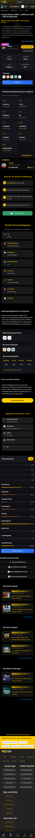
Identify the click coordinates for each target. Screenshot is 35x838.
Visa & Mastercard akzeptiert (5, 338)
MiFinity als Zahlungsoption (9, 338)
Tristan (11, 163)
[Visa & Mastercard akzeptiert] (4, 76)
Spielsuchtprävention (28, 746)
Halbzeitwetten (9, 813)
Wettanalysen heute (9, 787)
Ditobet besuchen (17, 551)
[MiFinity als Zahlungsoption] (19, 76)
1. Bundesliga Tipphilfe (26, 770)
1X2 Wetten (9, 809)
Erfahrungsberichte (9, 826)
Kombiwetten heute (9, 774)
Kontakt (14, 761)
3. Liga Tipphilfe (26, 778)
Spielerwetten (9, 782)
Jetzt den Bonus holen (17, 400)
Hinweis (31, 167)
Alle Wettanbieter (10, 822)
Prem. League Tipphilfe (26, 787)
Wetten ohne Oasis (9, 830)
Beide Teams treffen (9, 804)
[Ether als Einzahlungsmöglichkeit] (11, 76)
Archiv (4, 757)
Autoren (22, 757)
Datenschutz (30, 757)
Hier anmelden (11, 183)
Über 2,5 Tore (10, 796)
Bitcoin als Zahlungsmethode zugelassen (4, 349)
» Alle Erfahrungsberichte (26, 699)
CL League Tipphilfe (26, 782)
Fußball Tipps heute (9, 770)
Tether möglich (13, 349)
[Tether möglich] (15, 76)
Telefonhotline (6, 746)
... (32, 2)
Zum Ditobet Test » (27, 155)
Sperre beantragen (16, 746)
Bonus (21, 10)
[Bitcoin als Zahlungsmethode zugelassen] (7, 76)
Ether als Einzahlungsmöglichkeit (9, 349)
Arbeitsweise (13, 757)
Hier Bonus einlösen (19, 213)
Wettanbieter (14, 10)
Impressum (22, 761)
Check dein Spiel (23, 742)
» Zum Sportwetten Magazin (25, 658)
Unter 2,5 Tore (9, 800)
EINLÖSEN (17, 82)
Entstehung (6, 761)
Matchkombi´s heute (9, 778)
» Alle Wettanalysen (28, 617)
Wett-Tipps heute (4, 10)
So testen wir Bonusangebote (27, 41)
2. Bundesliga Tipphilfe (26, 774)
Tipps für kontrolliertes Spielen (10, 742)
